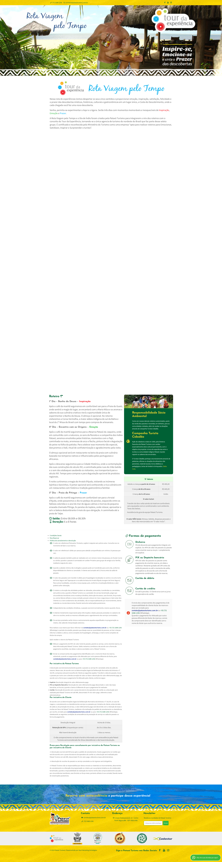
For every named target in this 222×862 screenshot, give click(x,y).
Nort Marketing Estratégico (88, 850)
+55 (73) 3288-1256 (115, 628)
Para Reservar (54, 538)
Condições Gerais (56, 535)
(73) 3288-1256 (57, 3)
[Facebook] (165, 2)
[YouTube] (168, 2)
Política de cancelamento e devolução (63, 541)
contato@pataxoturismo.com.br (77, 3)
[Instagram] (171, 2)
